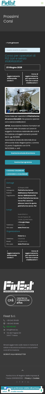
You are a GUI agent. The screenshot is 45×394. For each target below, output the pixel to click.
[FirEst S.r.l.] (8, 3)
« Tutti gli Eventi (12, 43)
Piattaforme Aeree (25, 190)
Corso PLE (22, 201)
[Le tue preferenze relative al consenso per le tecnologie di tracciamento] (41, 390)
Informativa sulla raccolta (13, 391)
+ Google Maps (24, 222)
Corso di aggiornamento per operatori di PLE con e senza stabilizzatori (31, 78)
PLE (35, 206)
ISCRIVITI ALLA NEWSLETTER (14, 354)
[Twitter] (22, 382)
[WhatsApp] (17, 382)
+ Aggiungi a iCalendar (16, 174)
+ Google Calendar (15, 171)
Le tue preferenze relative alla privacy (23, 388)
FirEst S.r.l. (22, 236)
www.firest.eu (23, 228)
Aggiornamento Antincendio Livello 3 (13, 77)
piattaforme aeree (25, 206)
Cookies (36, 378)
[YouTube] (25, 382)
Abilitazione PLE (29, 195)
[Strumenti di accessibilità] (9, 390)
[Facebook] (20, 382)
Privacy (28, 378)
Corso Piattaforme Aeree (28, 198)
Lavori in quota (30, 203)
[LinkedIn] (28, 382)
